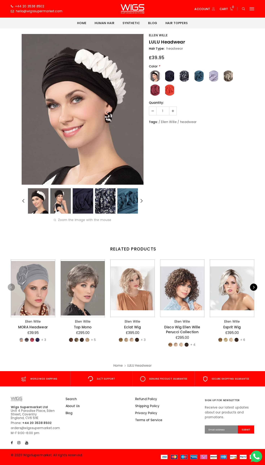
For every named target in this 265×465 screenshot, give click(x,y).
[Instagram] (18, 442)
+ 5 (93, 340)
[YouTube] (26, 442)
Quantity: (156, 103)
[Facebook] (12, 442)
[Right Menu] (251, 8)
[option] (82, 109)
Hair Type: (157, 48)
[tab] (132, 249)
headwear (188, 122)
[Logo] (132, 8)
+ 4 (192, 345)
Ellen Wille (158, 35)
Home (118, 365)
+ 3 (43, 340)
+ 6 (242, 340)
